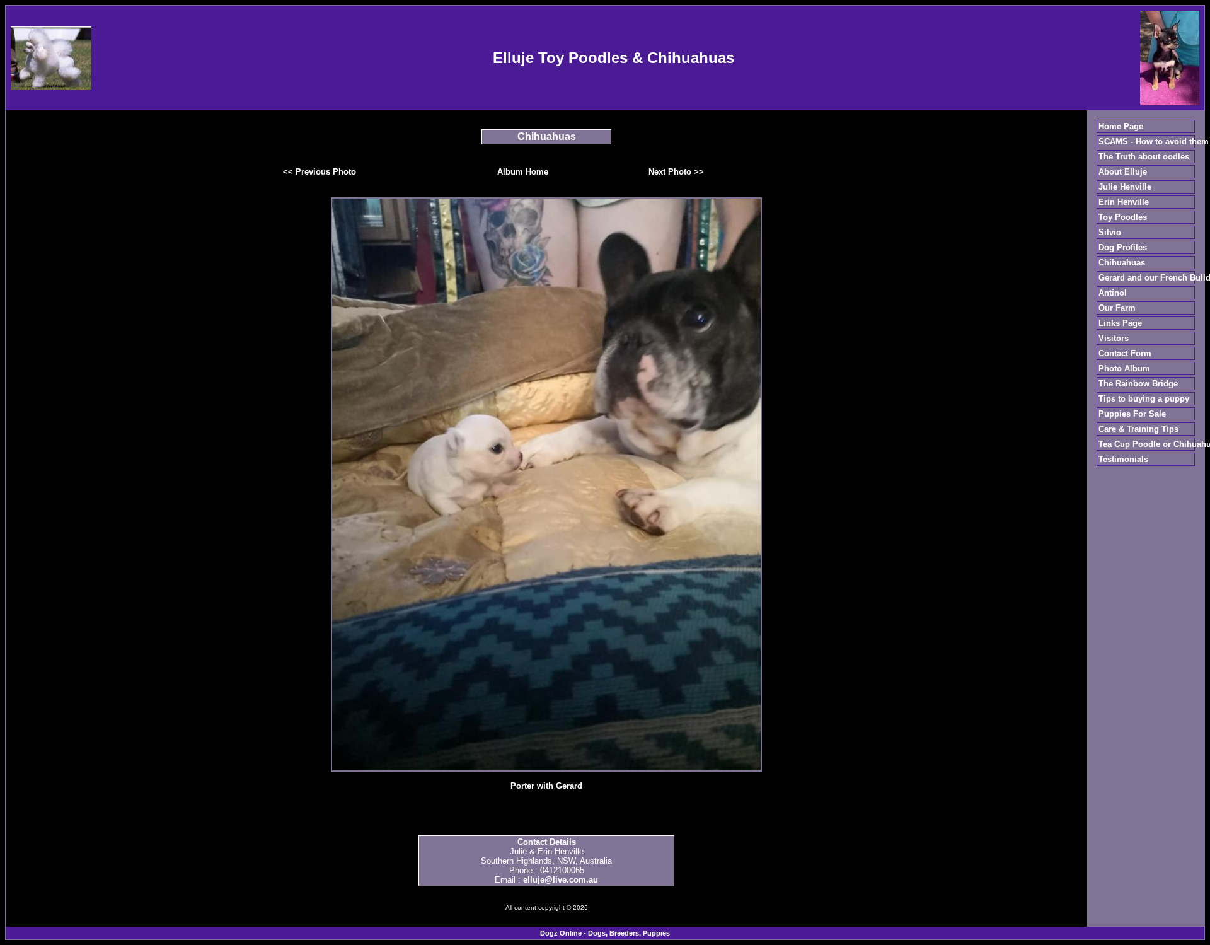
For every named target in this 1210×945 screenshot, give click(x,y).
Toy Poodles (1122, 217)
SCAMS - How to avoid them (1153, 141)
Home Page (1120, 126)
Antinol (1112, 293)
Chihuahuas (1121, 262)
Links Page (1120, 323)
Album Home (522, 172)
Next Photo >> (676, 172)
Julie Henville (1124, 187)
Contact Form (1124, 353)
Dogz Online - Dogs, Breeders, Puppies (605, 933)
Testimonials (1123, 459)
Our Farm (1117, 308)
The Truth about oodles (1143, 156)
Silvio (1109, 232)
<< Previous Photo (319, 172)
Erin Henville (1123, 202)
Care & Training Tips (1138, 429)
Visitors (1113, 338)
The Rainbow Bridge (1138, 383)
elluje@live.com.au (560, 879)
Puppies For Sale (1132, 414)
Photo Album (1124, 368)
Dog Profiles (1122, 247)
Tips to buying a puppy (1143, 398)
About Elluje (1122, 172)
